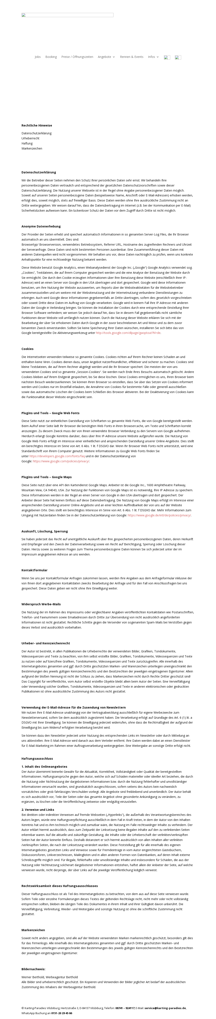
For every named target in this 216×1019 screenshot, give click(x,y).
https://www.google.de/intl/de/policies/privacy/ (159, 515)
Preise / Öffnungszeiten (77, 57)
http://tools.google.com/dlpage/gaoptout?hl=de (128, 333)
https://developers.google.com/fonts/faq (57, 456)
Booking (51, 57)
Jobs (38, 57)
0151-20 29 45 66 (61, 1013)
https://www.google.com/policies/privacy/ (61, 461)
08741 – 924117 (124, 1008)
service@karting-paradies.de (165, 1008)
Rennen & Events (131, 57)
